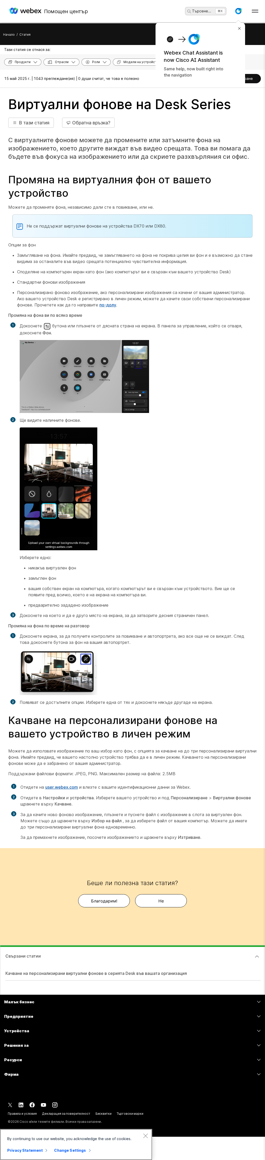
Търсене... (201, 11)
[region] (76, 1144)
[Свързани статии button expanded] (257, 956)
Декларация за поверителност (66, 1114)
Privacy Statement (25, 1150)
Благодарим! (104, 900)
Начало (9, 34)
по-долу (107, 304)
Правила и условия (22, 1114)
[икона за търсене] (189, 11)
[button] (238, 11)
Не (161, 900)
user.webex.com (61, 787)
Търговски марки (130, 1114)
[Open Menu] (255, 11)
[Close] (145, 1135)
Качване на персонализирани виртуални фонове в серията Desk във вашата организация (96, 973)
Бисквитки (103, 1114)
